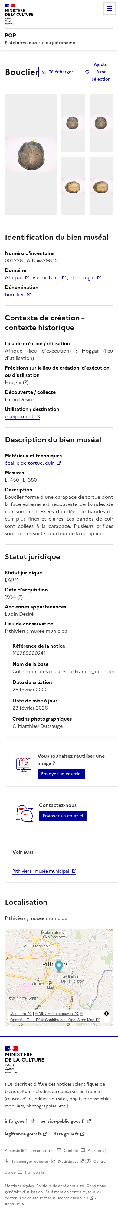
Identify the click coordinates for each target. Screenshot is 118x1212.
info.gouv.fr (17, 1121)
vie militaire (46, 277)
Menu (109, 8)
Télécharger (61, 72)
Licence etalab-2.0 (72, 1198)
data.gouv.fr (66, 1134)
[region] (59, 977)
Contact (71, 1150)
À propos (96, 1150)
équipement (19, 416)
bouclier (14, 294)
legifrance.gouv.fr (23, 1134)
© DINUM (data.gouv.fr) (54, 1013)
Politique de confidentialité (60, 1186)
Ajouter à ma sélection (101, 71)
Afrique (13, 277)
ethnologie (82, 277)
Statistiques (68, 1161)
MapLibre (18, 1013)
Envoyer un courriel (61, 774)
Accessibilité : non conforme (29, 1150)
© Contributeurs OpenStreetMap (67, 1019)
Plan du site (35, 1172)
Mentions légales (19, 1186)
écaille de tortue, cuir (29, 463)
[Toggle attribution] (106, 1013)
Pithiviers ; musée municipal (40, 871)
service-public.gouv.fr (63, 1121)
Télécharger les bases (29, 1161)
